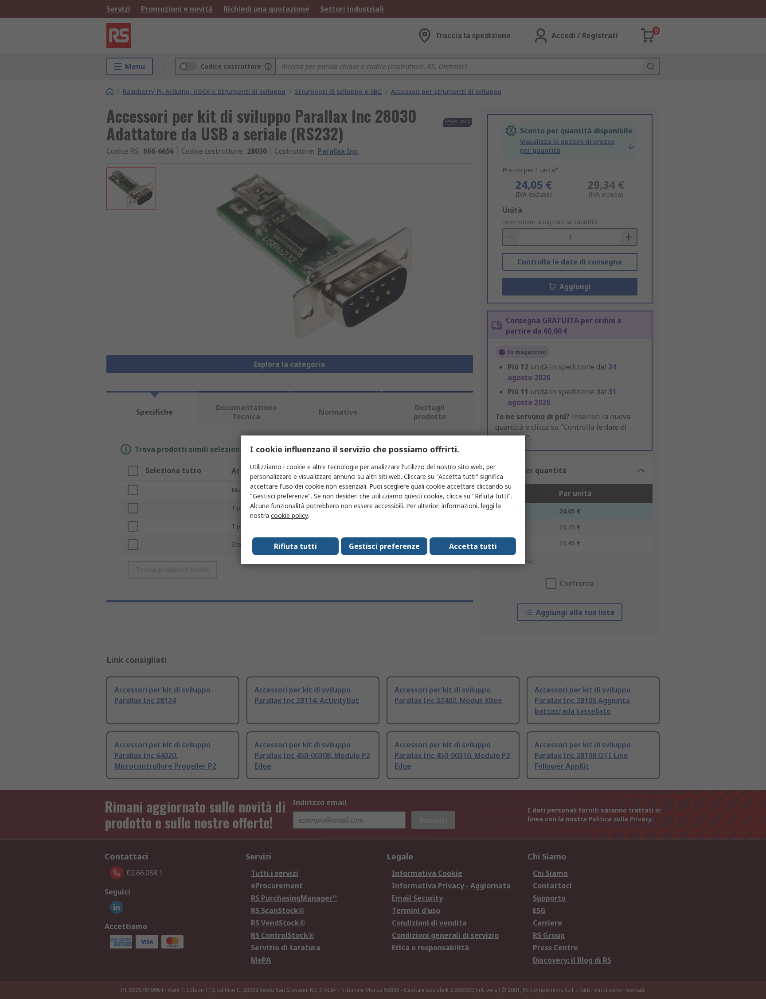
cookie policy (289, 515)
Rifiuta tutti (295, 546)
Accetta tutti (473, 546)
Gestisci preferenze (384, 546)
